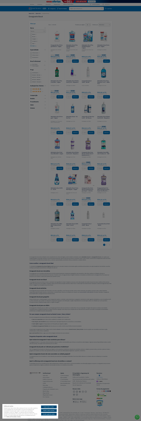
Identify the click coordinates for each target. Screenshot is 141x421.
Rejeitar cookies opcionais (48, 410)
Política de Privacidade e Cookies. (13, 416)
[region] (30, 411)
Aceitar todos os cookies (49, 407)
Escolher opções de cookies (49, 414)
